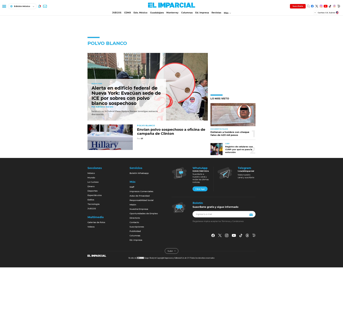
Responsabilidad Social (142, 200)
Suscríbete (297, 6)
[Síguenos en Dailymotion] (339, 6)
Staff (132, 187)
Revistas (216, 12)
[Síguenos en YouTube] (325, 6)
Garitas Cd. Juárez (326, 13)
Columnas (187, 12)
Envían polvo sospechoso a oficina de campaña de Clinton (171, 131)
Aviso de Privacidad (140, 196)
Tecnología (93, 204)
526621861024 (201, 171)
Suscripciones (137, 226)
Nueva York (97, 84)
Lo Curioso (93, 182)
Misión (133, 204)
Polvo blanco (146, 125)
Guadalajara (157, 12)
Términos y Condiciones (232, 221)
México (91, 173)
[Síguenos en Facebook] (312, 6)
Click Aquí (200, 189)
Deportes (92, 191)
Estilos (90, 199)
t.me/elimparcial (246, 171)
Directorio (135, 218)
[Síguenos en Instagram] (321, 6)
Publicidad (135, 231)
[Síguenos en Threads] (334, 6)
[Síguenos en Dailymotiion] (254, 235)
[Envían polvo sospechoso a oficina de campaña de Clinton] (110, 137)
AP (142, 139)
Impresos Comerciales (141, 191)
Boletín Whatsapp (139, 173)
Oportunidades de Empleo (144, 213)
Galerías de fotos (96, 222)
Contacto (134, 222)
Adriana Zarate (104, 107)
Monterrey (172, 12)
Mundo (91, 177)
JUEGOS (116, 12)
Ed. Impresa (202, 12)
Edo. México (140, 12)
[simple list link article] (233, 115)
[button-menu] (4, 6)
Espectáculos (94, 195)
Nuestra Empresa (139, 209)
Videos (91, 226)
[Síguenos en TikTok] (330, 6)
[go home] (96, 255)
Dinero (91, 186)
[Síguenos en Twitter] (316, 6)
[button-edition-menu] (315, 12)
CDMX (127, 12)
